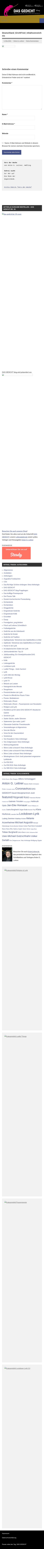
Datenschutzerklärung (9, 1537)
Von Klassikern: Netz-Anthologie (15, 739)
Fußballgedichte (10, 628)
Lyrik (5, 672)
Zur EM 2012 (8, 762)
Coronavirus (23, 788)
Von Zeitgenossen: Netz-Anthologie (16, 742)
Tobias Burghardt (9, 832)
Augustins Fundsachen (12, 579)
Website (5, 133)
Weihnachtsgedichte (11, 745)
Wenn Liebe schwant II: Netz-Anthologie (18, 748)
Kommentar (7, 83)
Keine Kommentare (32, 41)
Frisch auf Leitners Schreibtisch (15, 625)
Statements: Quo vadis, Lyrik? (14, 721)
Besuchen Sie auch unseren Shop (14, 531)
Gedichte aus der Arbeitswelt (14, 631)
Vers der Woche (9, 730)
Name (5, 114)
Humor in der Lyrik (10, 646)
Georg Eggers (26, 801)
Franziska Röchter (34, 797)
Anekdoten (8, 573)
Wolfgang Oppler (36, 840)
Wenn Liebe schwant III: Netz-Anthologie (18, 751)
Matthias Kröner (20, 818)
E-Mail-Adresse (8, 124)
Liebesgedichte (9, 663)
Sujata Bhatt (34, 829)
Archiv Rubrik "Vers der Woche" (18, 187)
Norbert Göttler (23, 826)
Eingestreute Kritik (10, 614)
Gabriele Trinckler (16, 801)
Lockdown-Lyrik (9, 666)
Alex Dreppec (14, 779)
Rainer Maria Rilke (7, 829)
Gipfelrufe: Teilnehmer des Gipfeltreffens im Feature (22, 643)
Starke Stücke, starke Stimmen (15, 718)
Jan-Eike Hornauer (17, 805)
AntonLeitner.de (33, 852)
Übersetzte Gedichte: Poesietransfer (17, 724)
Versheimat (8, 736)
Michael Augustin (24, 822)
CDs (5, 582)
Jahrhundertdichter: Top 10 (13, 652)
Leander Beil (15, 814)
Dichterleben (8, 605)
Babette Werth (28, 784)
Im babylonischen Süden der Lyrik (16, 649)
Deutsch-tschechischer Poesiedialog (17, 599)
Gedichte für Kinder (11, 634)
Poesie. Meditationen (11, 698)
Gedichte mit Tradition (12, 637)
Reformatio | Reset (10, 701)
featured (7, 797)
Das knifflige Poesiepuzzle (13, 593)
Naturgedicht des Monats (13, 686)
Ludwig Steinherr (8, 819)
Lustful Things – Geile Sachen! (15, 669)
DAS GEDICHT (9, 587)
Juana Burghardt (12, 810)
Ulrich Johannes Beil (32, 832)
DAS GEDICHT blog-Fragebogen (16, 590)
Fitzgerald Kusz (21, 797)
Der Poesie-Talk (9, 596)
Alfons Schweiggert (26, 779)
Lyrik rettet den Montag (12, 675)
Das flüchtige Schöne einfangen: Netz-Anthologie (21, 585)
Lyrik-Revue (8, 678)
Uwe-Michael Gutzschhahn (16, 836)
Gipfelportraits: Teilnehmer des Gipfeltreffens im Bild (22, 640)
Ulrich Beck (22, 832)
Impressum (5, 1533)
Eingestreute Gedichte (12, 611)
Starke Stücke (26, 829)
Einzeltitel (7, 617)
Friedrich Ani (5, 801)
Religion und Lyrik (10, 707)
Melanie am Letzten (11, 684)
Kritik (5, 660)
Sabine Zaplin (17, 829)
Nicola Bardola (14, 826)
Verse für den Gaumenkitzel (14, 733)
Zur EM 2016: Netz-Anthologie (15, 765)
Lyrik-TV (7, 681)
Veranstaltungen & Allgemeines (15, 727)
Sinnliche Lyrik (9, 716)
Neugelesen (8, 689)
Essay (6, 619)
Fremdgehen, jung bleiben (13, 622)
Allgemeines (8, 570)
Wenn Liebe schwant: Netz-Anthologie (18, 753)
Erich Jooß (30, 793)
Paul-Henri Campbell (35, 826)
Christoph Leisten (10, 789)
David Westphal (18, 793)
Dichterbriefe (8, 602)
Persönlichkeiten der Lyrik (13, 692)
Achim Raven (6, 779)
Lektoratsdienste (22, 537)
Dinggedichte (8, 608)
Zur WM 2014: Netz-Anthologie (15, 768)
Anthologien (8, 576)
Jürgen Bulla (23, 809)
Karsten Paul (32, 809)
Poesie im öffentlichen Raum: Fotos (16, 695)
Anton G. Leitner (18, 41)
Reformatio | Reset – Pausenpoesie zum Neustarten (22, 704)
